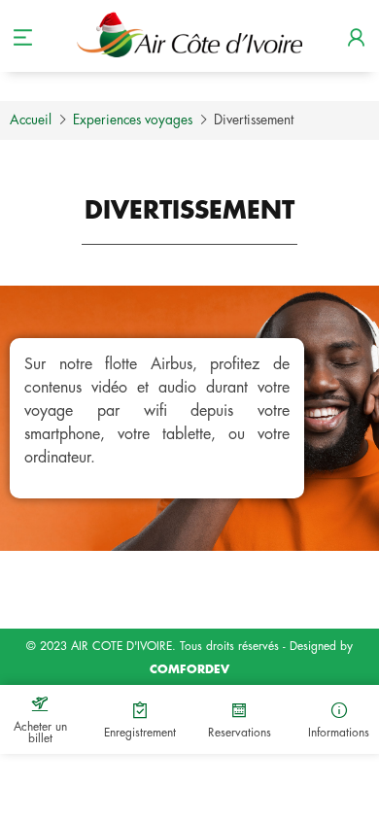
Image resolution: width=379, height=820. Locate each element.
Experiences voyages (132, 120)
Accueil (31, 120)
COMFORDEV (189, 669)
